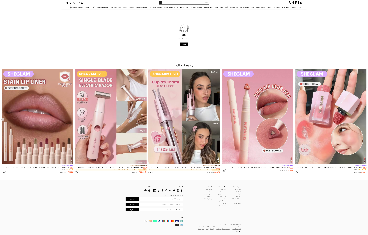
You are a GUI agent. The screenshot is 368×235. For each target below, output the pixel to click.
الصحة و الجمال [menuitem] (219, 7)
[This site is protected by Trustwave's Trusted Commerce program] (181, 225)
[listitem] (330, 121)
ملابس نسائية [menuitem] (285, 7)
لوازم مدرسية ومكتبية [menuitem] (102, 7)
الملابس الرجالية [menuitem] (260, 7)
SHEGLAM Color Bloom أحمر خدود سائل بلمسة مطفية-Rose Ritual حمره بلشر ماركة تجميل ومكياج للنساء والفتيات (331, 167)
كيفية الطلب (223, 189)
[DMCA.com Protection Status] (177, 225)
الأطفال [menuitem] (269, 7)
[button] (70, 3)
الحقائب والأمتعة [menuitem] (184, 7)
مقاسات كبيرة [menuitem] (276, 7)
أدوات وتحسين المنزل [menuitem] (116, 7)
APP (149, 186)
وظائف (239, 201)
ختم (207, 229)
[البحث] (160, 3)
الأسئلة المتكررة (222, 201)
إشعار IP (212, 229)
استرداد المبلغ (223, 196)
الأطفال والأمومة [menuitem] (208, 7)
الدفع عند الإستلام (208, 194)
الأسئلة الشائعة (208, 191)
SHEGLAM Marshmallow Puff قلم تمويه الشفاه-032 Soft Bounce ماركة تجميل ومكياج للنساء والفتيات (262, 167)
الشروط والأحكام (236, 229)
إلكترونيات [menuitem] (131, 7)
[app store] (149, 191)
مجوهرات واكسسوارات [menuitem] (196, 7)
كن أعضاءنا (238, 194)
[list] (167, 190)
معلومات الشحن (222, 191)
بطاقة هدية (209, 196)
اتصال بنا (238, 191)
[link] (78, 2)
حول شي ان (238, 189)
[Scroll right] (67, 7)
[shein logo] (295, 2)
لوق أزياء (238, 196)
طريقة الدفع (209, 189)
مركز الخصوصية (237, 226)
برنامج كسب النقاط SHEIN (207, 199)
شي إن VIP (223, 203)
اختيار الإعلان (201, 229)
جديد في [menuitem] (293, 7)
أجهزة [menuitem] (93, 7)
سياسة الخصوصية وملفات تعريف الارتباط (221, 226)
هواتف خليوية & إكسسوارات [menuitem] (143, 7)
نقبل (182, 217)
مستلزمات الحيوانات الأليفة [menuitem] (76, 7)
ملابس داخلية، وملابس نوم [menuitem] (247, 7)
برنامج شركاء (237, 203)
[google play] (145, 191)
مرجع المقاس (223, 198)
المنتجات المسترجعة (221, 194)
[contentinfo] (154, 221)
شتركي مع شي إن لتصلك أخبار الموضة (174, 195)
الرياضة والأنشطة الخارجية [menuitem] (171, 7)
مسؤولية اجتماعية (236, 198)
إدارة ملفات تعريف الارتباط (203, 226)
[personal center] (82, 3)
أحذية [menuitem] (226, 7)
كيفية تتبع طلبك (222, 205)
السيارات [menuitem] (87, 7)
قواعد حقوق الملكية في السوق (223, 229)
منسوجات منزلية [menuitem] (157, 7)
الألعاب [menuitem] (125, 7)
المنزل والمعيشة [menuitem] (234, 7)
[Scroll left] (69, 7)
